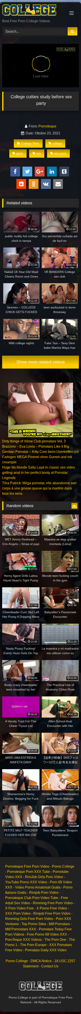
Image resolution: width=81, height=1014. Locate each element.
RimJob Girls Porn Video (44, 877)
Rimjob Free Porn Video (51, 913)
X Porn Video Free (19, 908)
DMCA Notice (41, 961)
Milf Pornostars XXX (20, 929)
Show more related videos (40, 362)
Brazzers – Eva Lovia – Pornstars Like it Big (35, 446)
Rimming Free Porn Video (53, 903)
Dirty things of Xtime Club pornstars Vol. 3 (34, 441)
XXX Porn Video (17, 913)
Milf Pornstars (59, 924)
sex (38, 153)
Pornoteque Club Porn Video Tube (31, 898)
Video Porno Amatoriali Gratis (37, 887)
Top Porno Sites (34, 924)
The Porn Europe (33, 945)
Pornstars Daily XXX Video (46, 950)
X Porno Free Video (52, 908)
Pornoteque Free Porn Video (27, 866)
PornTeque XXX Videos (23, 939)
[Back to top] (67, 1001)
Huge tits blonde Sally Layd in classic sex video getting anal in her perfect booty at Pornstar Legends (38, 473)
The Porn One (55, 939)
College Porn (30, 143)
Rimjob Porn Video (43, 892)
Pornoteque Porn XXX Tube (28, 871)
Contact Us (49, 966)
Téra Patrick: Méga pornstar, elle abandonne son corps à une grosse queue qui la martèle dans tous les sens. (39, 488)
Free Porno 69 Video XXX (47, 934)
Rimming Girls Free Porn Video (29, 919)
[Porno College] (33, 10)
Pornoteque (47, 126)
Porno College (63, 866)
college (57, 143)
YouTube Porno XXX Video (26, 882)
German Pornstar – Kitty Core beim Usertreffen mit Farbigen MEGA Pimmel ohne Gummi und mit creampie (40, 457)
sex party (60, 153)
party (19, 153)
